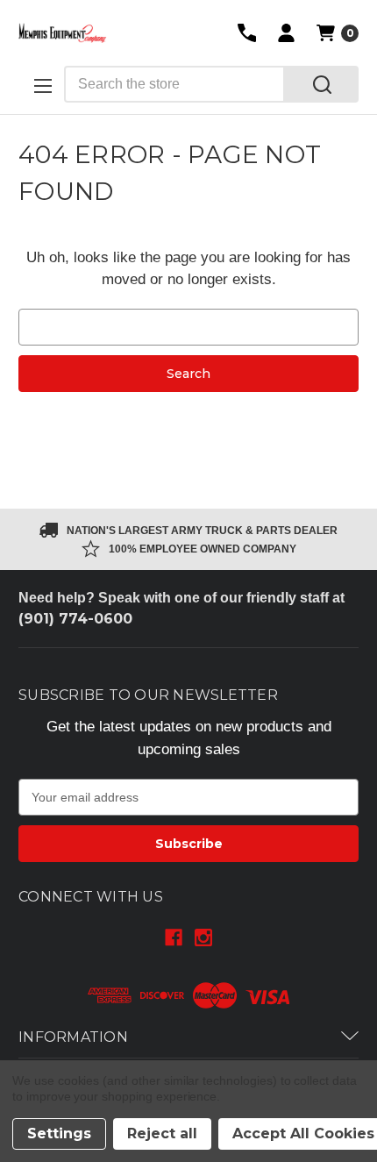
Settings (59, 1133)
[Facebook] (173, 937)
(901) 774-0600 (75, 618)
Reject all (162, 1133)
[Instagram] (203, 937)
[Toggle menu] (41, 85)
